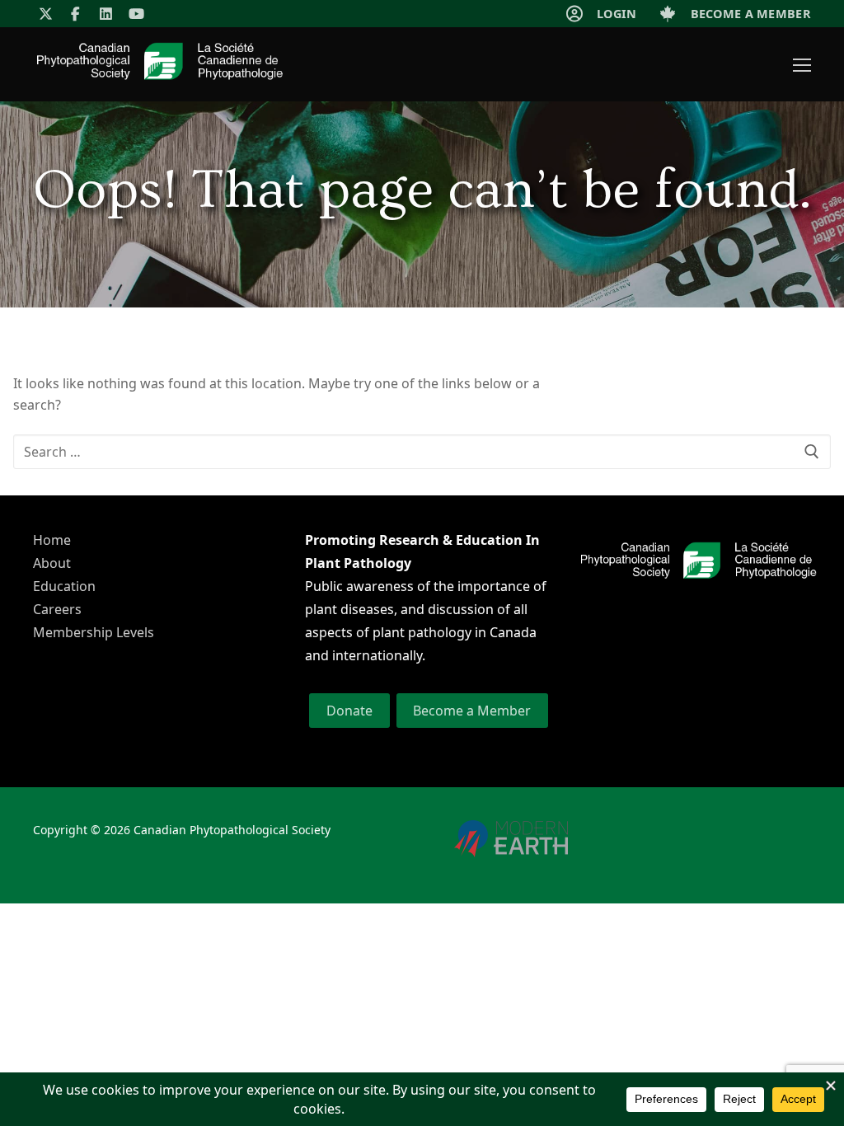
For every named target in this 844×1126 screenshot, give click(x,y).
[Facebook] (76, 13)
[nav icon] (802, 64)
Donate (349, 710)
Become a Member (472, 710)
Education (64, 586)
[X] (46, 13)
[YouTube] (136, 13)
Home (52, 540)
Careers (57, 609)
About (52, 563)
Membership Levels (93, 632)
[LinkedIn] (106, 13)
